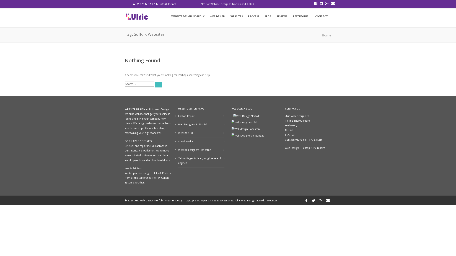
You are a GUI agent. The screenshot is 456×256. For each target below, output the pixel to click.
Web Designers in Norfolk (193, 124)
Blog (268, 16)
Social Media (185, 141)
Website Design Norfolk (187, 16)
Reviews (282, 16)
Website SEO (185, 133)
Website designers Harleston (194, 149)
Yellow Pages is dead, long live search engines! (200, 161)
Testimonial (301, 16)
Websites (236, 16)
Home (326, 35)
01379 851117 (145, 4)
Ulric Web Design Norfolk (250, 200)
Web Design (217, 16)
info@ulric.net (168, 4)
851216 (318, 139)
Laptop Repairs (187, 116)
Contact (321, 16)
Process (253, 16)
